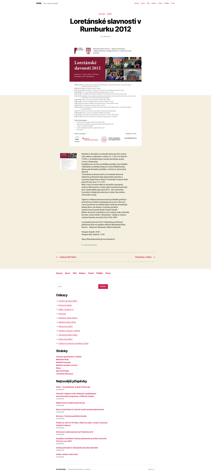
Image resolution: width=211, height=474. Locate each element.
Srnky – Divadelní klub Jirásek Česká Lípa (73, 387)
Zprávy (136, 3)
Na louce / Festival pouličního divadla (71, 416)
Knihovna (62, 314)
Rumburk (86, 245)
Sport (143, 3)
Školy (58, 368)
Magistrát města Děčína (68, 318)
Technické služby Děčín (68, 335)
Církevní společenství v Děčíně (68, 357)
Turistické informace (64, 374)
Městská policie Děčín (67, 322)
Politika (166, 3)
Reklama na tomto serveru (67, 365)
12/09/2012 (106, 36)
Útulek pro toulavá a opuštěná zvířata (73, 343)
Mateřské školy (62, 359)
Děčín (38, 3)
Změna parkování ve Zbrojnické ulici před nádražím (77, 448)
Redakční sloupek (63, 362)
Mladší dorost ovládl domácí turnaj (70, 403)
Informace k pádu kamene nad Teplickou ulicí (74, 432)
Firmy (173, 3)
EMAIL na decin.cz (66, 309)
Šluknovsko (93, 245)
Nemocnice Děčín (66, 326)
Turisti (160, 3)
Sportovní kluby (62, 371)
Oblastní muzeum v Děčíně (69, 331)
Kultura (154, 3)
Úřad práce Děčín (66, 339)
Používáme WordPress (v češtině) (79, 469)
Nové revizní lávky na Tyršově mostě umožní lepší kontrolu (80, 409)
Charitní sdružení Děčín (68, 301)
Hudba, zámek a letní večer (67, 454)
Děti (148, 3)
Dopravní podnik (65, 305)
